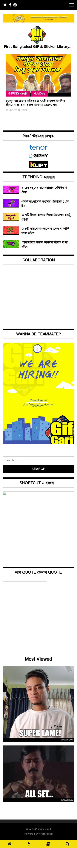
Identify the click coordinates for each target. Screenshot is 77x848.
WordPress (46, 833)
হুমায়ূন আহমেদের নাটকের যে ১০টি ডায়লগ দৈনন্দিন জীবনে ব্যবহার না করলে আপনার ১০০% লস (35, 103)
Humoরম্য (39, 93)
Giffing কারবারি (17, 93)
